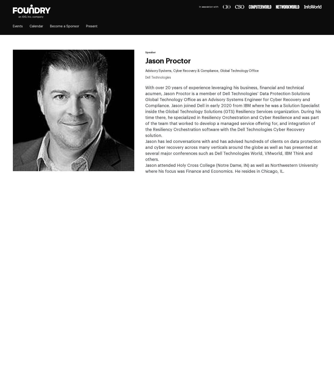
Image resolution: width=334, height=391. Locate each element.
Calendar (36, 26)
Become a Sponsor (64, 26)
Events (18, 26)
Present (92, 26)
